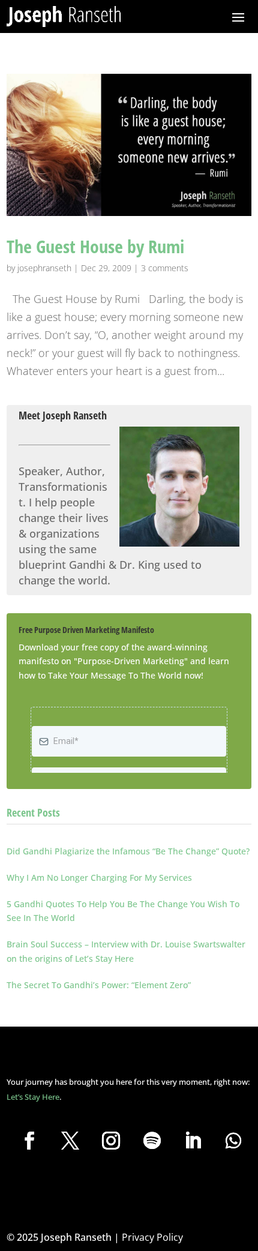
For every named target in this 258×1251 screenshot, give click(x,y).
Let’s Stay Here (33, 1096)
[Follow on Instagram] (111, 1141)
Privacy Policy (152, 1237)
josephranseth (44, 268)
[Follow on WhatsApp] (233, 1141)
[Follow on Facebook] (29, 1141)
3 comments (164, 268)
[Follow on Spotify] (152, 1141)
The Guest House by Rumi (95, 246)
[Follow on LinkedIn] (193, 1141)
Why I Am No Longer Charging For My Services (99, 877)
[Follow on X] (70, 1141)
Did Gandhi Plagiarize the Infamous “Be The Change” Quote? (128, 851)
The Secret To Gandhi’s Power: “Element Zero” (99, 985)
